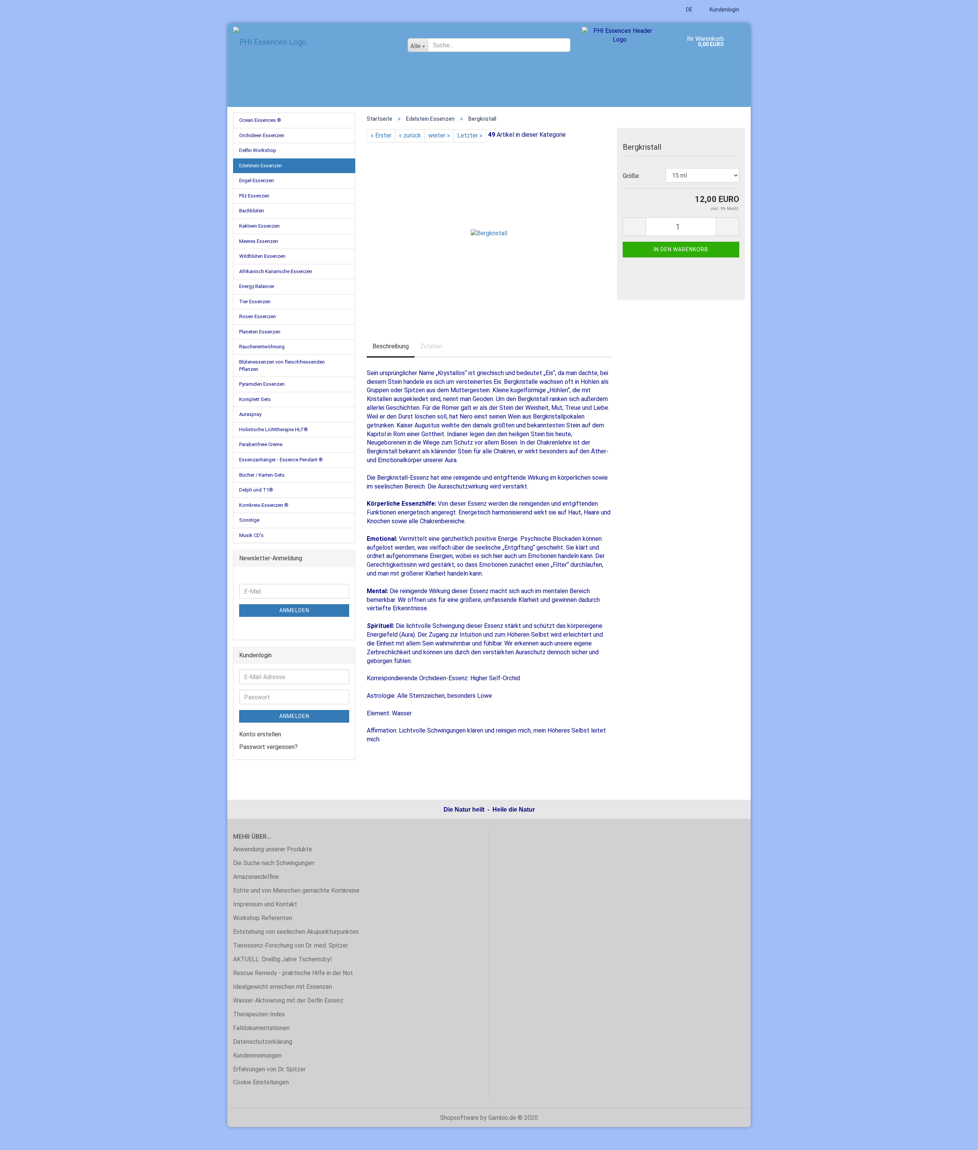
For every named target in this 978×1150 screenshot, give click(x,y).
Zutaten (431, 346)
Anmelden (294, 610)
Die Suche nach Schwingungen (273, 863)
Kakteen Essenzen (259, 226)
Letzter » (470, 135)
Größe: (631, 176)
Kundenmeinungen (257, 1055)
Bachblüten (251, 211)
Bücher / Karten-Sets (262, 475)
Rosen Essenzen (257, 316)
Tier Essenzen (254, 301)
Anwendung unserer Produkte (272, 849)
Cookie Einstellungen (261, 1082)
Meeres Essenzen (258, 241)
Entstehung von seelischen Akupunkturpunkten (296, 931)
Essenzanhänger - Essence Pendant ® (281, 460)
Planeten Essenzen (259, 332)
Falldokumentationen (261, 1028)
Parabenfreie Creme (260, 444)
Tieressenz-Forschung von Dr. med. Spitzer (290, 945)
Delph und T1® (256, 490)
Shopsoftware (459, 1117)
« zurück (410, 135)
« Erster (381, 135)
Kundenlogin (723, 9)
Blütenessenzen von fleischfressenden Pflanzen (282, 365)
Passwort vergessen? (268, 746)
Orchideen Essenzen (261, 135)
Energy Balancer (256, 286)
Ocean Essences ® (260, 120)
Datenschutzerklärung (262, 1041)
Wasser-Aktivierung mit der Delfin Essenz (288, 1000)
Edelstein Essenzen (260, 165)
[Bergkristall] (489, 227)
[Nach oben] (957, 1138)
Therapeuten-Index (259, 1014)
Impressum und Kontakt (265, 904)
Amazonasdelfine (256, 876)
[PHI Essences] (314, 42)
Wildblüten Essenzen (262, 256)
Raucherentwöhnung (262, 346)
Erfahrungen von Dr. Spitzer (269, 1069)
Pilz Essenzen (254, 196)
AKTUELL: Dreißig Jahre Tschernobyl (282, 959)
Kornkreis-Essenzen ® (263, 505)
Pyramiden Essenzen (262, 384)
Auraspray (250, 414)
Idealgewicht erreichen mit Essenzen (282, 986)
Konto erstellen (260, 734)
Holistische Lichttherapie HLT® (273, 429)
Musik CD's (251, 535)
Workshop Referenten (262, 918)
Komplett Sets (255, 399)
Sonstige (249, 520)
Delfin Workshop (257, 150)
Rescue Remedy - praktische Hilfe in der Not (293, 973)
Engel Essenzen (256, 180)
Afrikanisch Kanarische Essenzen (275, 271)
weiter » (439, 135)
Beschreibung (390, 346)
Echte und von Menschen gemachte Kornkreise (296, 890)
